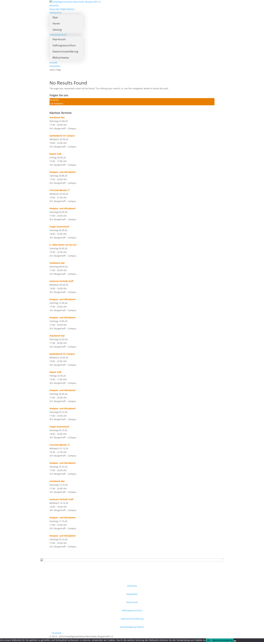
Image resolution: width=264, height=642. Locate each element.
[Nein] (235, 640)
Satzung (57, 29)
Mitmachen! (56, 12)
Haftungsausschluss (64, 45)
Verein (56, 23)
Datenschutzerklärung (65, 51)
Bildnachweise (61, 57)
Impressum (59, 39)
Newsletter (55, 66)
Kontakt (53, 62)
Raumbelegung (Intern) (132, 626)
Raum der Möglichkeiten (62, 9)
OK (208, 640)
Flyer (55, 17)
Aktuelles (54, 5)
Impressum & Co (58, 34)
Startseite (132, 585)
